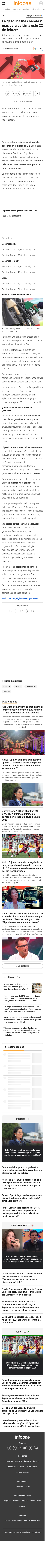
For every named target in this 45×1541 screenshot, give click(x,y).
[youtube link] (25, 1448)
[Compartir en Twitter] (18, 93)
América (10, 1461)
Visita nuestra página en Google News (20, 598)
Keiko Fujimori (31, 9)
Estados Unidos (12, 1467)
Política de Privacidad (32, 1520)
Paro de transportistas (16, 9)
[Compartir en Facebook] (13, 93)
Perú (4, 16)
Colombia (27, 1461)
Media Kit (22, 1506)
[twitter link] (15, 1448)
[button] (3, 3)
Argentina (18, 1461)
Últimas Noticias (22, 1473)
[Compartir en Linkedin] (24, 93)
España (36, 1461)
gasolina (6, 686)
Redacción (19, 1487)
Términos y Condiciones (13, 1520)
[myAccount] (41, 3)
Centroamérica (32, 1467)
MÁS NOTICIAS (22, 966)
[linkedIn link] (36, 1448)
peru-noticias (31, 686)
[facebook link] (9, 1448)
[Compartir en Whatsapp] (7, 93)
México (22, 1467)
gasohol (18, 686)
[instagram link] (20, 1448)
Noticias (6, 691)
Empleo (27, 1487)
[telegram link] (30, 1448)
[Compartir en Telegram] (29, 93)
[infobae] (22, 3)
